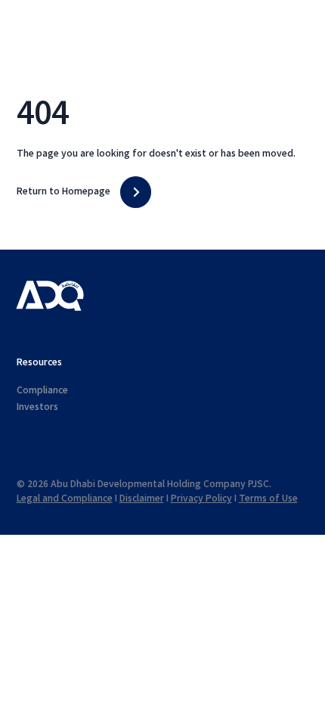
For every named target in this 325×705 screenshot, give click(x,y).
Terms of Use (268, 498)
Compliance (42, 390)
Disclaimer (141, 498)
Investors (37, 407)
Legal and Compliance (65, 498)
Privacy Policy (201, 498)
